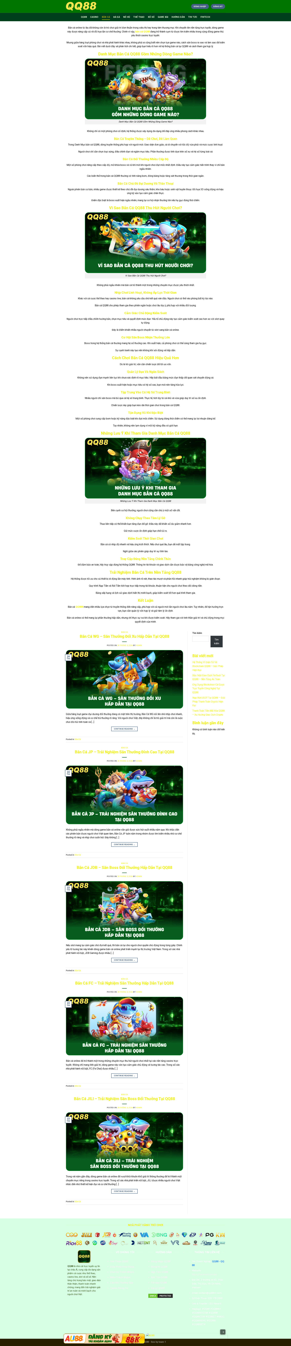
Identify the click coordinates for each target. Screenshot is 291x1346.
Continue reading (124, 729)
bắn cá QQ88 (142, 31)
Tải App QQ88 (159, 1282)
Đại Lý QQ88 (158, 1288)
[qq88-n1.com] (81, 6)
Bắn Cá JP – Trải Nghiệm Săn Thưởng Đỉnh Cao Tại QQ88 (124, 752)
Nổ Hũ (126, 17)
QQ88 (84, 17)
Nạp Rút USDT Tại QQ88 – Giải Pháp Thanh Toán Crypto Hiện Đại (208, 701)
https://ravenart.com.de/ (204, 1274)
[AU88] (104, 1339)
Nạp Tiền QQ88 (159, 1272)
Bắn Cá (106, 17)
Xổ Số (151, 17)
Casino (94, 17)
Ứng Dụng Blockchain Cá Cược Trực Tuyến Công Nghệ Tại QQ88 (208, 688)
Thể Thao (138, 17)
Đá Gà (116, 17)
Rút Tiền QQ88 (159, 1277)
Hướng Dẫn (178, 17)
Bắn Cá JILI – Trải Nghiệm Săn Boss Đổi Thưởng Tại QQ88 (124, 1098)
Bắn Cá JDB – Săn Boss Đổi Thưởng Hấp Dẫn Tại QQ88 (124, 867)
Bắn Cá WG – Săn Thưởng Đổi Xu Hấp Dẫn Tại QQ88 (124, 636)
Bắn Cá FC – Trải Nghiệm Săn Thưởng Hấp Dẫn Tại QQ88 (124, 983)
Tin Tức (192, 17)
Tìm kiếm (197, 633)
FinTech (205, 17)
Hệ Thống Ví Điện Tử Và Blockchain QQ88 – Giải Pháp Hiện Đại (207, 666)
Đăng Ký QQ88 (159, 1266)
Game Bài (163, 17)
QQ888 (79, 606)
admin (139, 645)
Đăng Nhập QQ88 (160, 1261)
